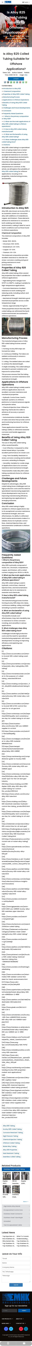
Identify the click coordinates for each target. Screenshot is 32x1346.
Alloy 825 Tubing (9, 1126)
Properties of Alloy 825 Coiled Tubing (16, 94)
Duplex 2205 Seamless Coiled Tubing (24, 1182)
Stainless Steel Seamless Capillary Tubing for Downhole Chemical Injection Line (16, 1195)
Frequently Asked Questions (13, 114)
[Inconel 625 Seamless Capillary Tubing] (7, 1189)
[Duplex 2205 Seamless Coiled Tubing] (25, 1176)
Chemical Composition (12, 91)
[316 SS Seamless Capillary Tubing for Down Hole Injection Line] (16, 1176)
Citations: (6, 145)
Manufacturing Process (11, 97)
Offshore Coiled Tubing (11, 1143)
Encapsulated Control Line (13, 1210)
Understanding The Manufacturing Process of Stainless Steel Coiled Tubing (23, 1239)
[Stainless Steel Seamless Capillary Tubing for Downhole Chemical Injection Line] (16, 1189)
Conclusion (7, 111)
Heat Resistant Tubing (11, 1153)
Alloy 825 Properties (10, 1150)
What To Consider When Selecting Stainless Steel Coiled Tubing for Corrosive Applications (23, 1236)
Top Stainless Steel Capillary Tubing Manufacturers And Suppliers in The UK (23, 1246)
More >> (25, 1201)
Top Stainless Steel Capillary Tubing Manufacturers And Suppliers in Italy (23, 1243)
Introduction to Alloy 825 (12, 89)
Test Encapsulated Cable (13, 1225)
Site (26, 75)
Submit (16, 1285)
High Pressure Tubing (10, 1136)
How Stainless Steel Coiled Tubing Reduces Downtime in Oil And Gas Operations (8, 1239)
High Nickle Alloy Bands (12, 1206)
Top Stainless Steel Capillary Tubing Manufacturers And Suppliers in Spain (8, 1243)
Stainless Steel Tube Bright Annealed (13, 1219)
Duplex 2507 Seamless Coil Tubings (6, 1182)
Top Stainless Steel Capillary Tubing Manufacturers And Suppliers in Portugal (23, 1241)
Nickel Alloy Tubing (9, 1146)
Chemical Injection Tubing (12, 1140)
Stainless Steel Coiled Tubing (14, 1169)
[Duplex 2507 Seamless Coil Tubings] (7, 1176)
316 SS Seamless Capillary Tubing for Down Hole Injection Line (16, 1182)
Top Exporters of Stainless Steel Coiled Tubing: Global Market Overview (8, 1236)
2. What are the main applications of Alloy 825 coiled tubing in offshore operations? (16, 123)
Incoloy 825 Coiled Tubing (12, 1129)
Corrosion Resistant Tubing (13, 1133)
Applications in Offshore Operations (16, 100)
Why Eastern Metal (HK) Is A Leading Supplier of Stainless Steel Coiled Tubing (8, 1241)
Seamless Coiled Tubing (11, 1157)
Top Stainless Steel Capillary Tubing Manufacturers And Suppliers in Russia (8, 1246)
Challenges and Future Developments (16, 108)
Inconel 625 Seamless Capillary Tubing (6, 1195)
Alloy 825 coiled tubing (10, 171)
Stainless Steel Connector (13, 1214)
